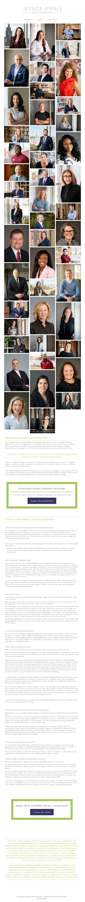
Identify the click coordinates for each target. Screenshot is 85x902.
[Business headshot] (42, 388)
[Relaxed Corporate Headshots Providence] (16, 327)
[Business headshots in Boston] (16, 153)
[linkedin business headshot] (16, 172)
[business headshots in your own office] (16, 309)
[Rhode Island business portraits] (68, 32)
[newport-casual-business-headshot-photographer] (42, 287)
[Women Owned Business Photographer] (68, 123)
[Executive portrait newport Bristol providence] (42, 91)
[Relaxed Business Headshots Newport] (42, 160)
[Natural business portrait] (42, 72)
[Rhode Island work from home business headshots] (42, 199)
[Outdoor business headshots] (42, 220)
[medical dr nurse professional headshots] (42, 42)
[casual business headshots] (42, 343)
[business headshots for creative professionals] (68, 77)
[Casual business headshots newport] (42, 112)
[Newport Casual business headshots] (68, 283)
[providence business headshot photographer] (16, 36)
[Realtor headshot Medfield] (16, 211)
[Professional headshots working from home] (68, 349)
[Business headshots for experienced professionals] (42, 177)
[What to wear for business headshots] (16, 410)
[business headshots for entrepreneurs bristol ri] (16, 134)
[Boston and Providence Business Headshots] (68, 321)
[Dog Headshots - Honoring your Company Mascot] (42, 420)
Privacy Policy (42, 898)
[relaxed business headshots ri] (68, 49)
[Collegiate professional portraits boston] (68, 255)
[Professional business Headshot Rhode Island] (16, 68)
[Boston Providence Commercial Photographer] (16, 372)
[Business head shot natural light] (16, 106)
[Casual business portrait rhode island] (68, 105)
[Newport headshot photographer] (68, 184)
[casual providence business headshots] (16, 344)
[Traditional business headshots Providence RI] (42, 315)
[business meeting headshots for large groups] (68, 148)
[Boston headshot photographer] (16, 243)
